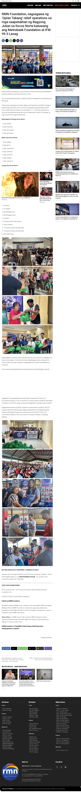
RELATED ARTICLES (7, 666)
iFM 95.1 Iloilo (32, 727)
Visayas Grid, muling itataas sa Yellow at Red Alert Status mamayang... (67, 152)
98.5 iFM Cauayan (33, 717)
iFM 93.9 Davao (33, 738)
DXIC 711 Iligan (6, 740)
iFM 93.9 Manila (33, 713)
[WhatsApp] (10, 40)
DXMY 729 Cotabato (7, 733)
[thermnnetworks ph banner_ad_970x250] (27, 82)
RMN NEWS (30, 5)
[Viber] (21, 40)
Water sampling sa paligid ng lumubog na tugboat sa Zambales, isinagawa (67, 131)
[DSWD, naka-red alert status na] (44, 674)
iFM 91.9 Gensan (33, 740)
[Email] (14, 40)
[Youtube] (78, 1)
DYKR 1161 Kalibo (6, 722)
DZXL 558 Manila (6, 708)
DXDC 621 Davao (6, 735)
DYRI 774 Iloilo (6, 720)
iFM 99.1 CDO (32, 737)
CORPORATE (74, 5)
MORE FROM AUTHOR (21, 666)
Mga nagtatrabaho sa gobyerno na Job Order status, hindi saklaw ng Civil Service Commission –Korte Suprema (13, 659)
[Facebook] (73, 1)
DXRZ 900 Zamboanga (8, 748)
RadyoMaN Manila (6, 37)
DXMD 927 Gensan (7, 738)
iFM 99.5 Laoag (33, 712)
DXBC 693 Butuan (6, 730)
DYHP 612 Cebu (6, 718)
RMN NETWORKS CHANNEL (62, 5)
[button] (79, 5)
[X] (75, 1)
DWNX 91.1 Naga (33, 715)
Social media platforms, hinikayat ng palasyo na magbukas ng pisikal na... (67, 218)
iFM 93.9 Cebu (33, 725)
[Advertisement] (27, 384)
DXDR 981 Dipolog (7, 737)
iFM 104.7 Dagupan (34, 710)
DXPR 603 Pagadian (7, 745)
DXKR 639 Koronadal (7, 742)
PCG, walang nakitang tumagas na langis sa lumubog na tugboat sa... (66, 110)
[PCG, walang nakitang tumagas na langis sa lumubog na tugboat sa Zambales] (67, 102)
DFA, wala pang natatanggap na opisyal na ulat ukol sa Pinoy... (65, 89)
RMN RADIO (38, 5)
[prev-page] (3, 689)
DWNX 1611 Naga (6, 710)
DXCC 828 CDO (6, 732)
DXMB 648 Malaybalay (8, 743)
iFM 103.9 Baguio (33, 708)
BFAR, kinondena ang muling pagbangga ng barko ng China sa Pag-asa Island (41, 658)
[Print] (17, 40)
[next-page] (5, 689)
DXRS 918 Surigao (6, 747)
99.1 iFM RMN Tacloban (35, 728)
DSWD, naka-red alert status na (44, 681)
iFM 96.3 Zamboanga (34, 742)
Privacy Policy (61, 788)
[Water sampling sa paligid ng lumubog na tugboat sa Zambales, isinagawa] (67, 123)
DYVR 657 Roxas (6, 723)
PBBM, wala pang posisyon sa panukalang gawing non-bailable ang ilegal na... (67, 173)
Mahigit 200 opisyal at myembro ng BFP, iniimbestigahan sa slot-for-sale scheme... (67, 196)
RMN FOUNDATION (48, 5)
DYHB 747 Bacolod (7, 717)
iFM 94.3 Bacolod (33, 723)
